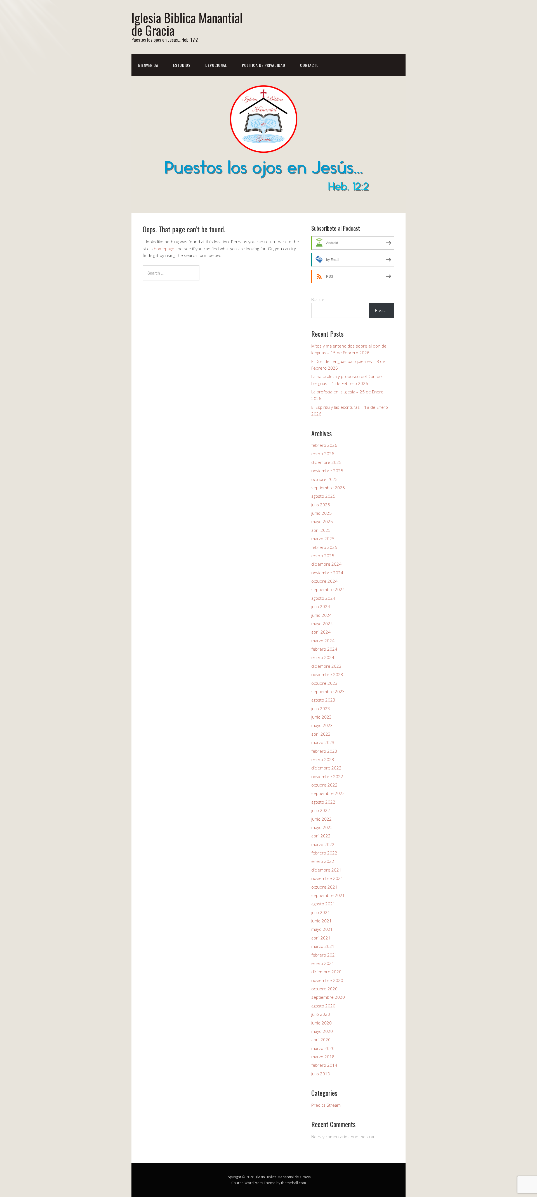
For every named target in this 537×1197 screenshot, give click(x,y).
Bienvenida (148, 65)
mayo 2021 (322, 929)
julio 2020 (320, 1014)
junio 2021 (321, 921)
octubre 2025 (324, 479)
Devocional (216, 65)
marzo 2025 (323, 538)
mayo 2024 (322, 623)
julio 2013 (320, 1073)
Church (237, 1182)
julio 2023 (320, 708)
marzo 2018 (323, 1056)
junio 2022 (321, 819)
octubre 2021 (324, 887)
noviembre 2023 (327, 674)
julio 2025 (320, 504)
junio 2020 (321, 1023)
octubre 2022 (324, 785)
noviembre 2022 (327, 776)
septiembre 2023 (328, 691)
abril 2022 (321, 836)
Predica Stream (326, 1105)
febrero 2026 (324, 445)
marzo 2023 (323, 742)
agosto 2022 (323, 802)
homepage (164, 248)
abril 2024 (321, 632)
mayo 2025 (322, 521)
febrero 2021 (324, 955)
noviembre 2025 (327, 470)
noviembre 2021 (327, 878)
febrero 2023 (324, 751)
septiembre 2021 (328, 895)
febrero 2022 (324, 853)
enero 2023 (322, 759)
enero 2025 (322, 555)
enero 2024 (322, 657)
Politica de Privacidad (263, 65)
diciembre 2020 (326, 971)
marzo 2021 (323, 946)
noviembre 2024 (327, 572)
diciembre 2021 (326, 870)
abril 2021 (321, 938)
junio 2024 (321, 615)
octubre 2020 (324, 988)
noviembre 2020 (327, 980)
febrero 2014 (324, 1065)
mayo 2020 (322, 1031)
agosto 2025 (323, 496)
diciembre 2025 (326, 462)
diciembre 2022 (326, 768)
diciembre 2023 (326, 666)
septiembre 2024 (328, 589)
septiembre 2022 (328, 793)
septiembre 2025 (328, 487)
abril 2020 (321, 1039)
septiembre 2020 (328, 997)
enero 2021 (322, 963)
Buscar (317, 299)
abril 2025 (321, 530)
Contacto (309, 65)
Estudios (181, 65)
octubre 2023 (324, 683)
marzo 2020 (323, 1048)
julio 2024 (320, 606)
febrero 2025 (324, 547)
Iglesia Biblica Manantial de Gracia (186, 23)
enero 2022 (322, 861)
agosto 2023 (323, 700)
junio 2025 (321, 513)
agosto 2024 (323, 598)
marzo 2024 (323, 640)
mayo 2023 (322, 725)
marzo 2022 (323, 844)
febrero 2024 (324, 649)
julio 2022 (320, 810)
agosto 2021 (323, 903)
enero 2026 (322, 453)
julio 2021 (320, 912)
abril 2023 (321, 734)
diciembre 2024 (326, 564)
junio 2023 (321, 717)
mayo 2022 (322, 827)
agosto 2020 (323, 1006)
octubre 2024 (324, 581)
